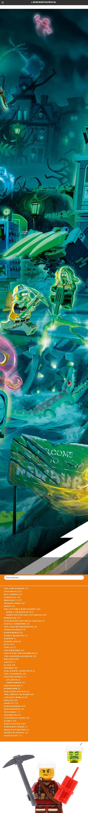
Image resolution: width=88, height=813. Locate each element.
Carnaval (10, 598)
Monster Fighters (15, 730)
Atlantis (12, 680)
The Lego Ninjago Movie (18, 656)
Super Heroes (12, 706)
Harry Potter (12, 724)
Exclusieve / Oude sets (18, 671)
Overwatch (11, 715)
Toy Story (10, 712)
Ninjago (9, 659)
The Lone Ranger (14, 589)
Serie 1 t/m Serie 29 (17, 612)
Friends (9, 668)
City (6, 645)
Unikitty (9, 703)
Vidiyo (8, 662)
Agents (8, 639)
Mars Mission (12, 686)
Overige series (13, 677)
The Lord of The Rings (17, 695)
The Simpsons (12, 651)
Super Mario (11, 633)
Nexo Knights (12, 709)
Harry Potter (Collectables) (24, 615)
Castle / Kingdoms (15, 624)
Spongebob (11, 689)
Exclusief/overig (15, 692)
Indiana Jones (12, 603)
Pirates (9, 701)
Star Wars (10, 592)
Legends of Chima (15, 718)
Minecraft (10, 600)
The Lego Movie (13, 674)
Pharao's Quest (13, 630)
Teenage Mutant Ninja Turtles (23, 621)
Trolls (8, 648)
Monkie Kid (10, 618)
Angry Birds (13, 683)
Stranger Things (14, 727)
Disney (8, 721)
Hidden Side (11, 736)
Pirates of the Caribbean (19, 653)
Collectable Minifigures (20, 609)
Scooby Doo (11, 642)
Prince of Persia (14, 733)
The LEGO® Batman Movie (18, 627)
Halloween (11, 595)
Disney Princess (14, 636)
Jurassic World (14, 698)
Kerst (7, 606)
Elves (8, 665)
